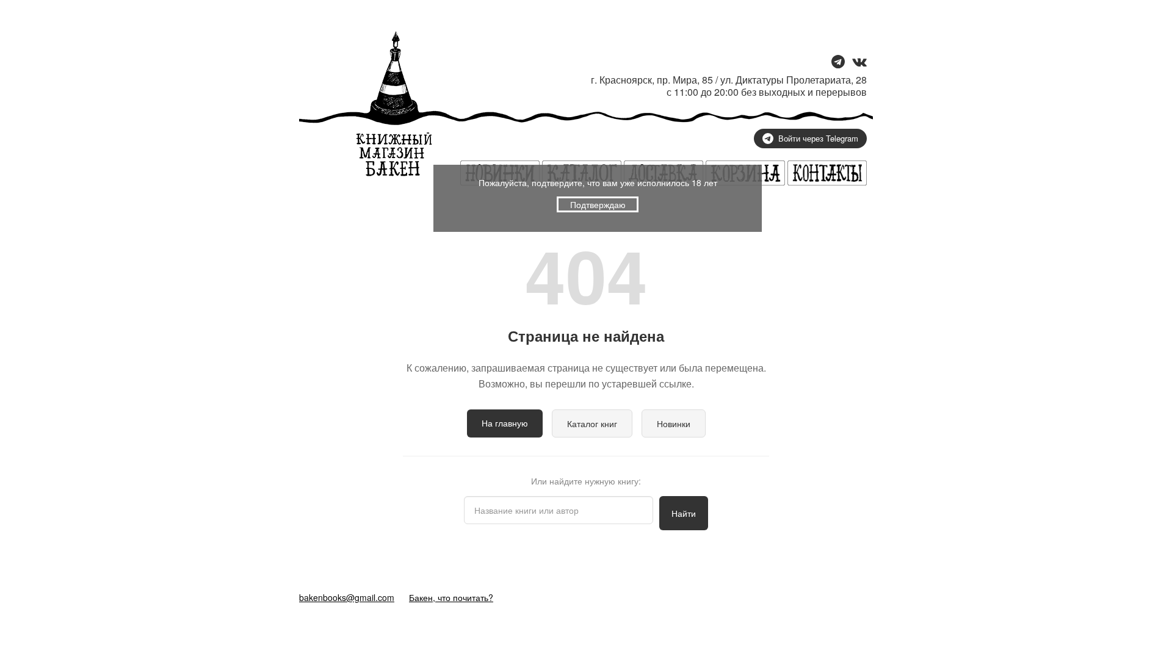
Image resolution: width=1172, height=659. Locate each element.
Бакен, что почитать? (451, 597)
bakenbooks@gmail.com (346, 597)
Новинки (673, 423)
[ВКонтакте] (859, 63)
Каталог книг (592, 423)
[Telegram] (838, 63)
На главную (505, 423)
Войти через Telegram (818, 138)
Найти (683, 513)
